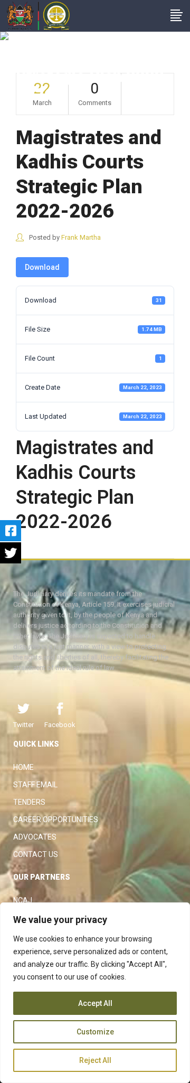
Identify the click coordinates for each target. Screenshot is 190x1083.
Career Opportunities (55, 819)
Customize (95, 1032)
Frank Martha (81, 237)
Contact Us (35, 854)
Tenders (29, 802)
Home (23, 767)
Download (42, 267)
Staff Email (35, 784)
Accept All (95, 1003)
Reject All (95, 1060)
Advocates (34, 837)
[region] (95, 992)
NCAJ (22, 900)
